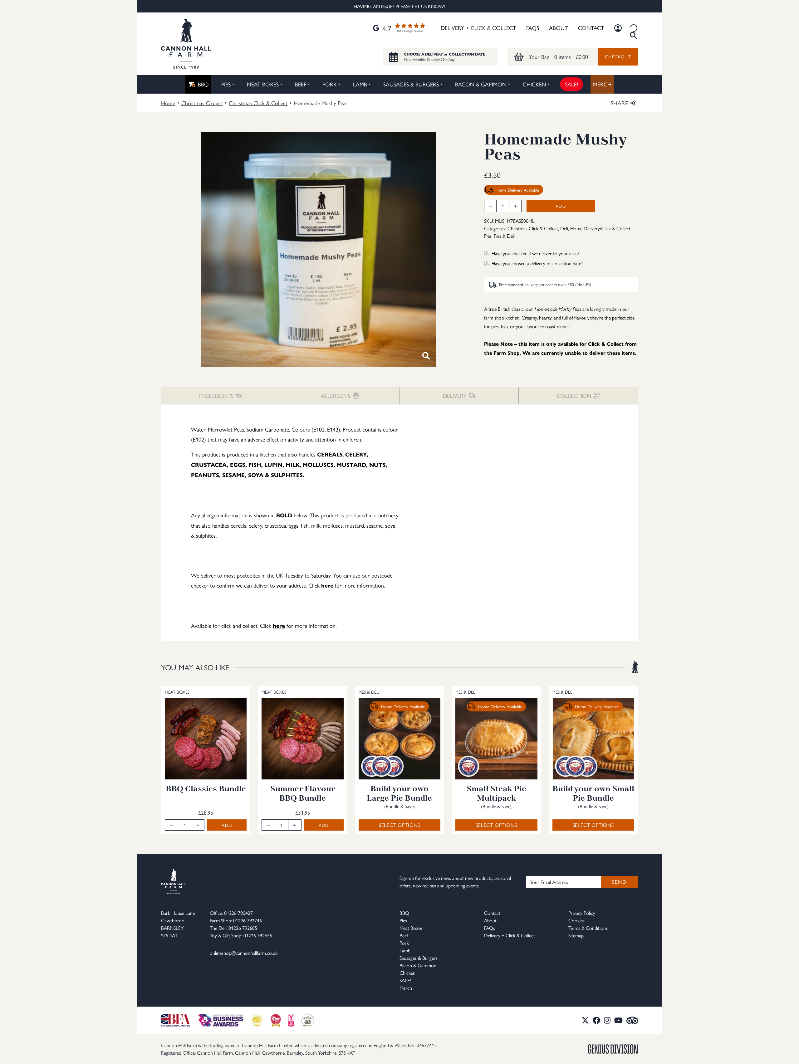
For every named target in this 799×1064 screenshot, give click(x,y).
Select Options (399, 824)
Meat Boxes (263, 84)
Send (619, 881)
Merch (602, 84)
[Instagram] (607, 1020)
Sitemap (576, 935)
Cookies (576, 920)
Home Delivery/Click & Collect (600, 228)
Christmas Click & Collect (258, 103)
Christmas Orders (202, 103)
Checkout (618, 56)
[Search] (633, 28)
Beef (300, 84)
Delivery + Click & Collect (478, 28)
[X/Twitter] (585, 1020)
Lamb (360, 84)
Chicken (534, 84)
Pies (226, 84)
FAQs (532, 28)
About (558, 28)
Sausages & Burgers (411, 84)
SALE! (571, 84)
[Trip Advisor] (632, 1020)
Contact (591, 28)
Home (168, 103)
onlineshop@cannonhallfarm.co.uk (243, 952)
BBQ (203, 84)
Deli (564, 228)
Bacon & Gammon (481, 84)
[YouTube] (618, 1020)
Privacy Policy (581, 912)
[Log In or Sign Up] (618, 28)
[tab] (220, 395)
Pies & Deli (504, 235)
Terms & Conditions (588, 927)
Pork (329, 84)
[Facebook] (596, 1020)
